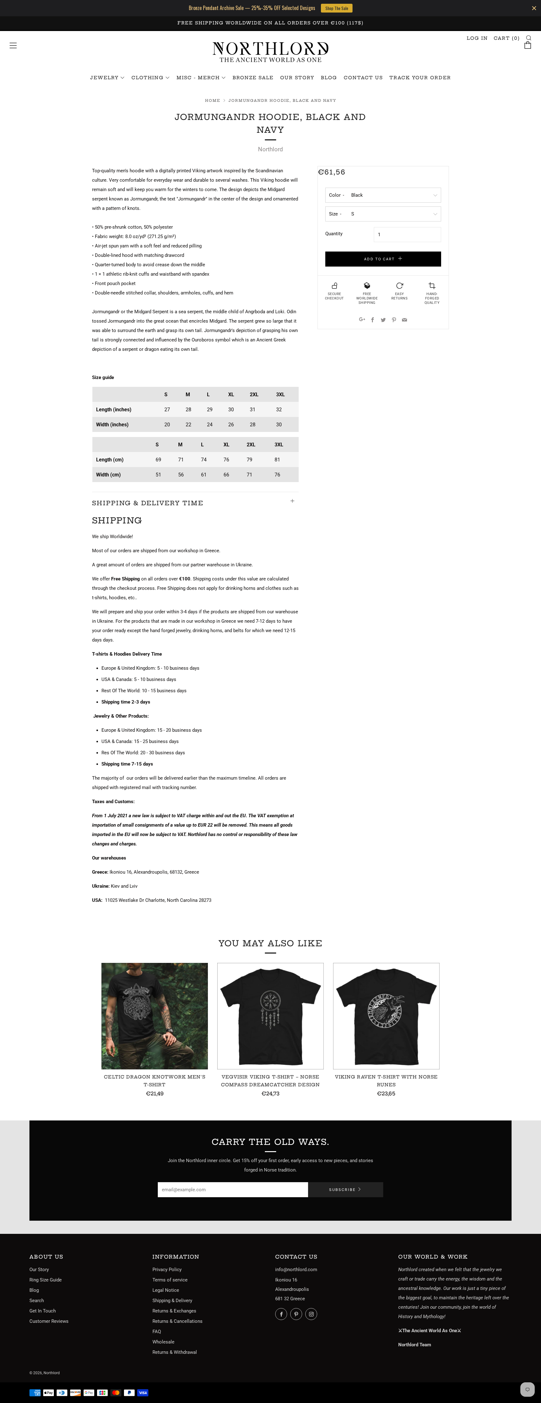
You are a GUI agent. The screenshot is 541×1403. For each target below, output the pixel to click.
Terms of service (170, 1280)
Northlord (270, 149)
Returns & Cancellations (177, 1321)
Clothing (147, 78)
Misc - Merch (198, 78)
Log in (477, 38)
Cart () (507, 38)
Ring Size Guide (45, 1280)
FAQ (156, 1331)
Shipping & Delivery (172, 1300)
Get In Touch (42, 1311)
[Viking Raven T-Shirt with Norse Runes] (386, 1016)
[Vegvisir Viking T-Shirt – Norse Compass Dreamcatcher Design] (270, 1016)
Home (212, 100)
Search (36, 1300)
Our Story (297, 78)
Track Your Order (420, 78)
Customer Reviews (49, 1321)
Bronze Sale (253, 78)
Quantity (334, 233)
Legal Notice (165, 1290)
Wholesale (163, 1342)
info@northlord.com (296, 1269)
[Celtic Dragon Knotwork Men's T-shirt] (154, 1016)
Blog (329, 78)
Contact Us (363, 78)
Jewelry (104, 78)
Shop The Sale (336, 8)
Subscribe (342, 1189)
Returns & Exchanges (174, 1311)
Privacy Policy (167, 1269)
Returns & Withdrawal (174, 1352)
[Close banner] (534, 8)
